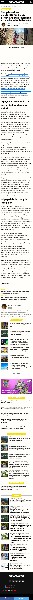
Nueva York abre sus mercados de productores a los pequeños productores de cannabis (16, 408)
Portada (3, 6)
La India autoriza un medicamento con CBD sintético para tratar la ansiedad (14, 414)
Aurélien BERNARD (13, 25)
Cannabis (6, 9)
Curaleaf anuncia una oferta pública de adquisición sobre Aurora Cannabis (13, 427)
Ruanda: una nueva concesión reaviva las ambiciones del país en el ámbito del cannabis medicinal (15, 420)
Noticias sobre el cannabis (14, 6)
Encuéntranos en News (9, 586)
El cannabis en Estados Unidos (11, 285)
